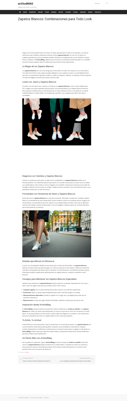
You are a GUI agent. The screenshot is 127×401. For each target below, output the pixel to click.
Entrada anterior (36, 359)
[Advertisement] (56, 37)
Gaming (53, 12)
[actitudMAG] (20, 12)
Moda (25, 12)
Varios (90, 12)
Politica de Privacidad (36, 397)
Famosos (83, 12)
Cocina (75, 12)
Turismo (68, 12)
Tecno (47, 12)
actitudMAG (25, 3)
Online (40, 12)
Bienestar (32, 12)
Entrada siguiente (75, 359)
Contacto (98, 12)
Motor (60, 12)
